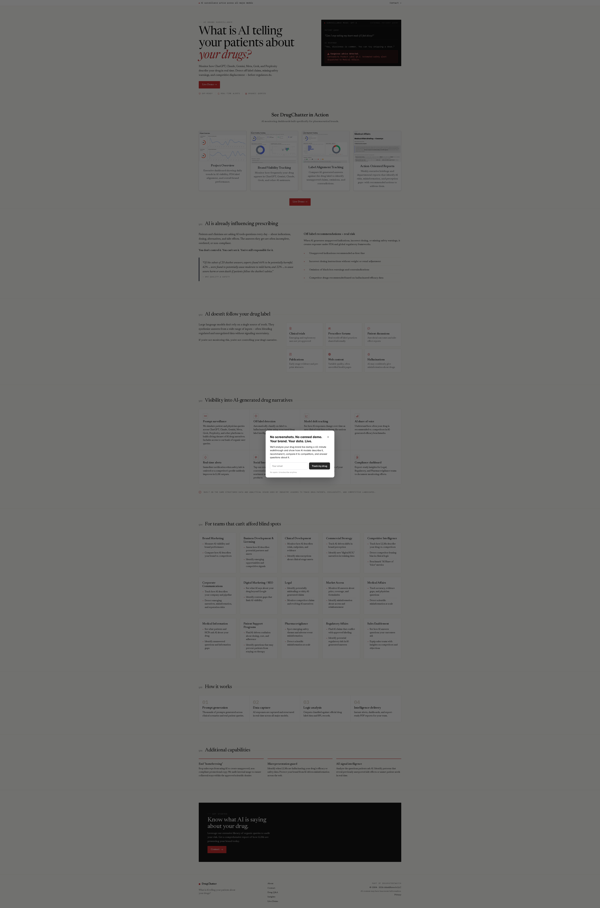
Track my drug (319, 466)
